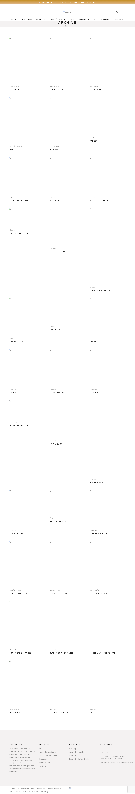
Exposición (43, 759)
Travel (18, 590)
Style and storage (100, 593)
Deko (12, 149)
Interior (16, 86)
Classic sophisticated (62, 653)
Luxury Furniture (99, 533)
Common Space (57, 393)
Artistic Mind (97, 90)
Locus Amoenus (58, 90)
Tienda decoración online (48, 752)
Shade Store (16, 341)
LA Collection (57, 252)
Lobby (12, 393)
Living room (56, 444)
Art (91, 86)
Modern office (17, 712)
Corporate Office (19, 593)
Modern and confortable (104, 653)
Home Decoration (19, 425)
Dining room (96, 482)
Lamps (93, 341)
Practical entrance (20, 653)
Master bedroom (59, 521)
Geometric (15, 90)
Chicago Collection (101, 290)
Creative (93, 138)
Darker (93, 141)
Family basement (18, 533)
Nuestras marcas (45, 762)
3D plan (94, 393)
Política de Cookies (76, 755)
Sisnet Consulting (40, 791)
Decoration (13, 389)
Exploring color (59, 712)
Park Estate (56, 329)
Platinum (55, 200)
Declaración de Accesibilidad (79, 759)
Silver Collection (19, 233)
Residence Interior (60, 593)
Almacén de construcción (48, 755)
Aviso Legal (73, 748)
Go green (54, 149)
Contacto (42, 766)
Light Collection (18, 200)
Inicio (41, 748)
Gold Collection (99, 200)
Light (93, 712)
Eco (10, 86)
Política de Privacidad (76, 752)
